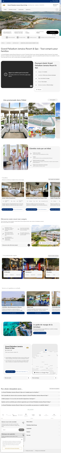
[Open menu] (3, 1)
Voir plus (39, 89)
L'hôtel (5, 9)
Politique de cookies (29, 450)
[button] (7, 32)
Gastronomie (21, 9)
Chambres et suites (12, 9)
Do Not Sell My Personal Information (12, 448)
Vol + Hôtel (54, 34)
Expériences (28, 9)
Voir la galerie (52, 99)
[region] (12, 445)
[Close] (21, 439)
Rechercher (52, 32)
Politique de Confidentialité (40, 450)
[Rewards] (51, 1)
